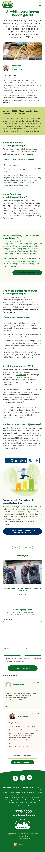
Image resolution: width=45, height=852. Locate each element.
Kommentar (8, 619)
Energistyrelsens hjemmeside (16, 185)
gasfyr (16, 547)
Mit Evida (8, 330)
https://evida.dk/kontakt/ (18, 740)
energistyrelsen (31, 544)
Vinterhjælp (21, 375)
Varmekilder (27, 547)
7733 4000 (23, 811)
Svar (6, 706)
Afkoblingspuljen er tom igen (15, 417)
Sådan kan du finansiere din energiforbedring (22, 531)
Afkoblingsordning (15, 544)
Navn (6, 648)
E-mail (27, 648)
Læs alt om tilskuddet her (26, 273)
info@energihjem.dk (24, 815)
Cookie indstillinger (25, 844)
